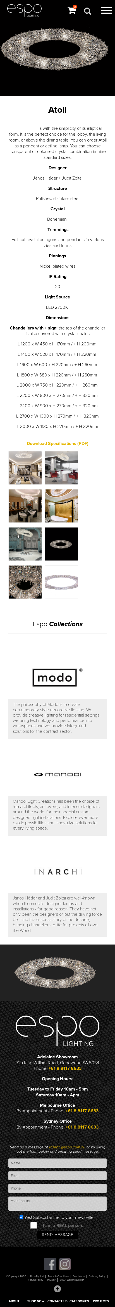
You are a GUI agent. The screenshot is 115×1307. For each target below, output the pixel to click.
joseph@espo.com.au (68, 1147)
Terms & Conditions (58, 1276)
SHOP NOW (35, 1301)
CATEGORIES (79, 1301)
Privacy (51, 1280)
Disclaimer (79, 1276)
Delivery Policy (97, 1276)
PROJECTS (101, 1301)
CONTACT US (57, 1301)
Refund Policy (35, 1280)
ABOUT (14, 1301)
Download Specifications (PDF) (57, 443)
